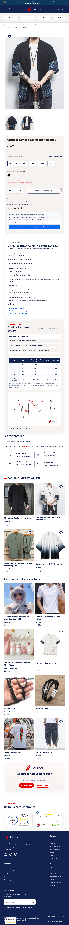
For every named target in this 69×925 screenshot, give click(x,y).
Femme (27, 18)
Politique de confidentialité (56, 921)
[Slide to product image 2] (12, 123)
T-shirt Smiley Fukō (13, 752)
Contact (52, 885)
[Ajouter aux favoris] (9, 36)
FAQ (51, 868)
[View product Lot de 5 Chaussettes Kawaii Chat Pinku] (19, 644)
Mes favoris (8, 874)
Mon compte (8, 868)
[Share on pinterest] (21, 208)
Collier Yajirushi (11, 709)
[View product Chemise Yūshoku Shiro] (50, 644)
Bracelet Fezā (41, 709)
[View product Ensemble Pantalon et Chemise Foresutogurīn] (19, 545)
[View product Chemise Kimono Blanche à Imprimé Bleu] (50, 499)
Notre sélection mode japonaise (20, 311)
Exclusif (52, 852)
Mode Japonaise (44, 18)
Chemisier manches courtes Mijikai (47, 618)
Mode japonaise (26, 785)
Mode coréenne (42, 785)
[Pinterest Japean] (15, 854)
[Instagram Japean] (5, 854)
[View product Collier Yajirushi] (19, 690)
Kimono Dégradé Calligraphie (48, 564)
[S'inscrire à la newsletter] (32, 902)
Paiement (53, 879)
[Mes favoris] (58, 9)
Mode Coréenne (61, 18)
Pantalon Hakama (43, 752)
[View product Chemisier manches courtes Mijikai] (50, 598)
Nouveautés (54, 855)
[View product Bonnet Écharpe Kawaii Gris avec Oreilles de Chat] (19, 598)
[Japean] (34, 9)
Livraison (53, 871)
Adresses (7, 877)
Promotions (53, 858)
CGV (63, 917)
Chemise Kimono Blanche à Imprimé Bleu (47, 518)
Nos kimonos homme (16, 308)
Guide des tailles (55, 157)
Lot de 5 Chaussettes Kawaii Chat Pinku (17, 664)
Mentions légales (53, 917)
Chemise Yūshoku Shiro (45, 663)
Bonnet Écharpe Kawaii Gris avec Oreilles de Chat (16, 618)
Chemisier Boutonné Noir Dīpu (17, 518)
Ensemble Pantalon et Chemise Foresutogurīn (18, 564)
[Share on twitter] (18, 208)
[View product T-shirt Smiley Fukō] (19, 734)
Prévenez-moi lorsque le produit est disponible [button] (34, 227)
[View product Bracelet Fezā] (50, 690)
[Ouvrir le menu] (5, 9)
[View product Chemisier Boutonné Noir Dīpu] (19, 499)
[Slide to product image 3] (27, 123)
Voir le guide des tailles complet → (20, 428)
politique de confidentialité (23, 907)
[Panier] (63, 9)
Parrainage (7, 880)
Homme (11, 18)
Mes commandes (9, 871)
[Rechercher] (9, 9)
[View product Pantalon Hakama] (50, 734)
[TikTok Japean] (10, 854)
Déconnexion (8, 883)
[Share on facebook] (14, 208)
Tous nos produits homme (18, 313)
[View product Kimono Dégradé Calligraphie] (50, 545)
